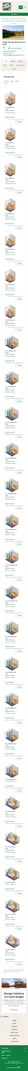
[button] (14, 1010)
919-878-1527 (18, 48)
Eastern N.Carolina (14, 1035)
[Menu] (25, 7)
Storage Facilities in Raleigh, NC (9, 21)
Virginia (14, 1038)
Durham (14, 1023)
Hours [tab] (5, 65)
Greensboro (14, 1029)
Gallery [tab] (11, 65)
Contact (19, 121)
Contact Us (4, 1058)
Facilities (7, 18)
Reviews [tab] (14, 69)
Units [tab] (6, 61)
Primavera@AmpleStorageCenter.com (13, 55)
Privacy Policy (20, 1063)
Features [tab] (13, 61)
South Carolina (14, 1041)
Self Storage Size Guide (6, 1051)
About (3, 1055)
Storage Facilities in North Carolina (18, 18)
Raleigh (14, 1020)
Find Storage (4, 1048)
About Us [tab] (20, 61)
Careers (8, 1055)
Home (3, 18)
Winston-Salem (14, 1032)
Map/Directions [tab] (20, 65)
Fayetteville (14, 1026)
